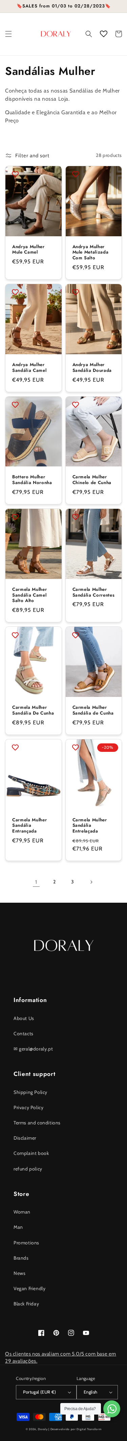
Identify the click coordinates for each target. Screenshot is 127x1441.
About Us (24, 1018)
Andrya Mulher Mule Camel (28, 250)
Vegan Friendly (29, 1288)
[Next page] (91, 882)
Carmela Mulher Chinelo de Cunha (92, 480)
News (19, 1273)
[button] (8, 33)
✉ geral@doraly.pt (33, 1049)
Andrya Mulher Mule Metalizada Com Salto (90, 252)
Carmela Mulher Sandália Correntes (93, 592)
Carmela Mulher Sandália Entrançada (29, 825)
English (91, 1392)
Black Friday (26, 1304)
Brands (21, 1258)
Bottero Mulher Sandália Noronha (32, 480)
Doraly (42, 1429)
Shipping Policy (30, 1092)
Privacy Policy (28, 1107)
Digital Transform (89, 1429)
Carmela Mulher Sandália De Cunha (33, 710)
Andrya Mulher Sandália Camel (29, 368)
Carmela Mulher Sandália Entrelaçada (89, 825)
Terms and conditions (37, 1123)
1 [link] (36, 882)
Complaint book (31, 1153)
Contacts (24, 1033)
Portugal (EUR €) (39, 1392)
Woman (22, 1212)
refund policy (28, 1169)
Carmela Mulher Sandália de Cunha (93, 710)
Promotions (26, 1243)
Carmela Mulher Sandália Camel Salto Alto (29, 595)
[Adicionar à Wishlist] (15, 174)
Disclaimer (25, 1138)
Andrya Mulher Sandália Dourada (92, 368)
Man (18, 1227)
